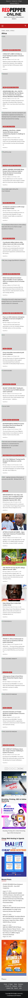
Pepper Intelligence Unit (8, 59)
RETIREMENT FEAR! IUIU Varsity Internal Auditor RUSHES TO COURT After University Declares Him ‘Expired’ (14, 909)
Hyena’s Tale (9, 988)
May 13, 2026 (17, 176)
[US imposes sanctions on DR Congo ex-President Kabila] (14, 196)
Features (14, 986)
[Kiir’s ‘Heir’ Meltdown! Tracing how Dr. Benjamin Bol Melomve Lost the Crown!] (14, 449)
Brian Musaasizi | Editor (8, 502)
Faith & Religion (6, 313)
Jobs (20, 988)
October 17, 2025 (18, 571)
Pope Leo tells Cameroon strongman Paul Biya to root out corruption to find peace (13, 318)
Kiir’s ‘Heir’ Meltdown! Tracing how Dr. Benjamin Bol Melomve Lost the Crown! (14, 461)
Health (10, 672)
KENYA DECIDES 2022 (7, 563)
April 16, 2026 (17, 322)
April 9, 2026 (17, 356)
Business (9, 419)
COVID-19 (8, 986)
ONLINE (14, 14)
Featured (11, 562)
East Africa (5, 50)
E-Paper (20, 1)
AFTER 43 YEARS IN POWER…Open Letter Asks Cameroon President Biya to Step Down (14, 533)
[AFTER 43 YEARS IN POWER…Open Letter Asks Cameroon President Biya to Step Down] (14, 521)
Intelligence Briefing (7, 455)
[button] (3, 26)
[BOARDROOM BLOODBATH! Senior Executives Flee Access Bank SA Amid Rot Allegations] (14, 413)
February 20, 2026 (18, 393)
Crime (4, 348)
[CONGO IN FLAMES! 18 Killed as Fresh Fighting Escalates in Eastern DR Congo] (14, 43)
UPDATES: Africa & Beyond (14, 50)
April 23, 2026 (17, 285)
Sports (16, 988)
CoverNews (10, 995)
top (14, 563)
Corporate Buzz (6, 384)
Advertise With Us (14, 3)
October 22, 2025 (18, 537)
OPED (4, 87)
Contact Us (14, 1)
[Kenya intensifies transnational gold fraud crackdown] (14, 342)
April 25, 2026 (17, 246)
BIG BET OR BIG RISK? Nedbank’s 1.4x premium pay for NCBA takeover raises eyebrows (13, 389)
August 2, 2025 (17, 681)
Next (22, 768)
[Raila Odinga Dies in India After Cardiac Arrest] (14, 593)
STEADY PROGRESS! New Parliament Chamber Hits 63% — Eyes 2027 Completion (13, 886)
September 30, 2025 (18, 644)
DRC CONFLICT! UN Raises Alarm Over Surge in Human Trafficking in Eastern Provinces (13, 750)
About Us (8, 1)
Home (5, 984)
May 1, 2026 (17, 210)
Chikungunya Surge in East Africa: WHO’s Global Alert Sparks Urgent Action (13, 677)
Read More (5, 69)
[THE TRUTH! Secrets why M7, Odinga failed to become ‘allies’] (14, 557)
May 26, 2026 (17, 137)
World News (11, 745)
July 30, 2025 (17, 717)
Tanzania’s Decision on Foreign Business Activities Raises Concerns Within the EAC (13, 713)
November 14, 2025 (18, 464)
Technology (5, 165)
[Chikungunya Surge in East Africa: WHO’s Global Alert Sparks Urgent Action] (14, 665)
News (10, 599)
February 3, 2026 (18, 429)
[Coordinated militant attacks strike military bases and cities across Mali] (14, 232)
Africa (4, 419)
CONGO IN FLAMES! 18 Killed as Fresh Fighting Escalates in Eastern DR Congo (13, 55)
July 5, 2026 (17, 59)
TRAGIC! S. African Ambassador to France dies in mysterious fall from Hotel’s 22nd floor (13, 640)
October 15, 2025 (18, 607)
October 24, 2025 (18, 502)
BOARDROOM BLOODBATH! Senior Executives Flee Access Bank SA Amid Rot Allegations (13, 425)
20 (18, 768)
